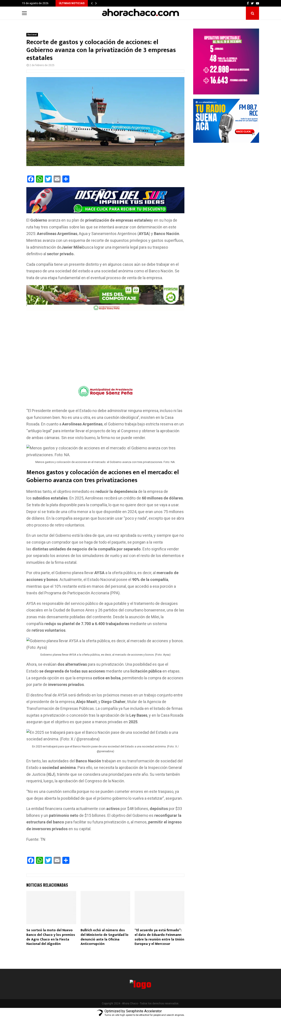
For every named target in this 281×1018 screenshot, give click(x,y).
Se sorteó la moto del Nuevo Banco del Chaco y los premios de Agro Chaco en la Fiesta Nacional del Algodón (50, 937)
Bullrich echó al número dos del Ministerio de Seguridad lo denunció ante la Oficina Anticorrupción (104, 937)
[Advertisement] (105, 345)
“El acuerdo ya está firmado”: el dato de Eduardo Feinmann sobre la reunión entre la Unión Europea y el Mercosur (159, 937)
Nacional (32, 34)
